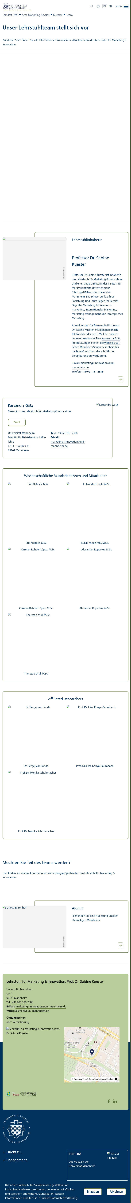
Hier (5, 873)
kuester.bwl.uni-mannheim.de (31, 1011)
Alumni (78, 908)
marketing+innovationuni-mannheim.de (40, 1006)
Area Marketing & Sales (35, 15)
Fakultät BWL (10, 15)
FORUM (75, 1154)
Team (69, 15)
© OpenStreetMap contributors (100, 1078)
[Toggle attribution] (116, 1079)
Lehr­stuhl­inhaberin (87, 240)
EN (110, 6)
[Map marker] (92, 1052)
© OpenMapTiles (79, 1078)
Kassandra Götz (111, 338)
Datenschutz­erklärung (63, 1198)
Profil (16, 422)
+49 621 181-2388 (66, 433)
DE (104, 6)
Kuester (57, 15)
